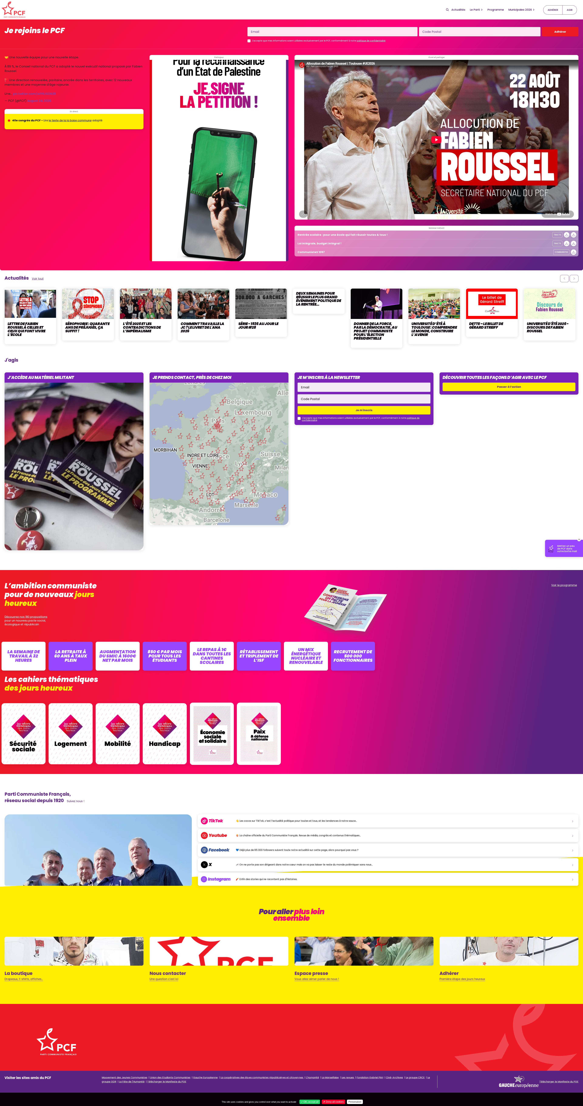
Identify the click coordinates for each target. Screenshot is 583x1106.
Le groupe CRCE (415, 1077)
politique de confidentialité (371, 40)
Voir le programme (564, 585)
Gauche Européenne (205, 1077)
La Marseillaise (330, 1077)
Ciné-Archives (394, 1077)
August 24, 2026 (39, 101)
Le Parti (475, 10)
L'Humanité (312, 1077)
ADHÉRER (553, 10)
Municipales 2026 (520, 10)
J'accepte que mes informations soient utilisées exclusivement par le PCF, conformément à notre (318, 40)
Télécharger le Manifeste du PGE (166, 1081)
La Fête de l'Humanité (132, 1081)
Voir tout (38, 279)
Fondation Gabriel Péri (370, 1077)
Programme (496, 10)
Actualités (458, 10)
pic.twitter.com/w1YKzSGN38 (34, 94)
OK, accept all (311, 1102)
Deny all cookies (334, 1102)
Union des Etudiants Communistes (170, 1077)
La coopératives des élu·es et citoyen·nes (262, 1077)
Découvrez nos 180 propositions (26, 617)
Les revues (348, 1077)
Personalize (354, 1102)
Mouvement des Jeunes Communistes (124, 1077)
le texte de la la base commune (70, 120)
